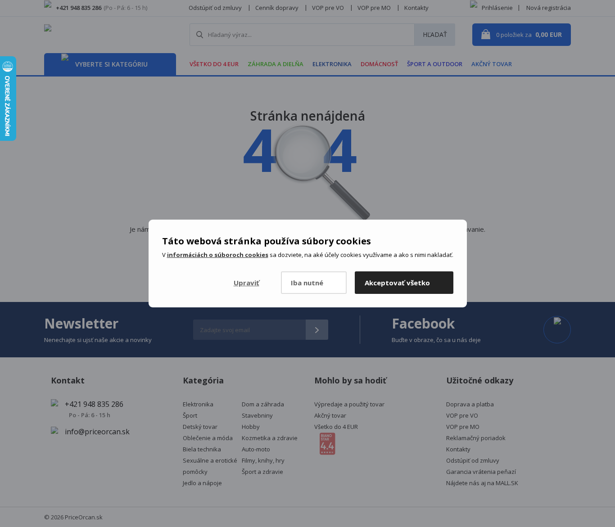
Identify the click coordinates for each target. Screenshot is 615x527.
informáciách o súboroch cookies (217, 255)
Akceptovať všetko (397, 282)
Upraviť (246, 282)
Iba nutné (307, 282)
